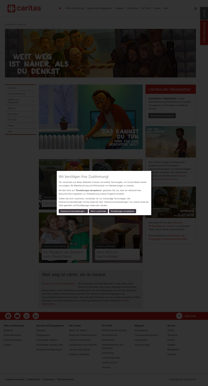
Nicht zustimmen (98, 211)
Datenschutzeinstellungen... (73, 211)
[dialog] (104, 193)
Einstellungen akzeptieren (122, 211)
